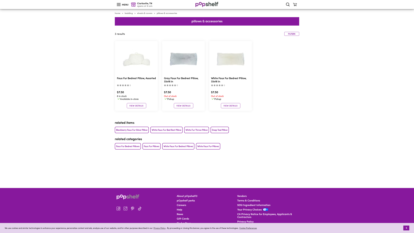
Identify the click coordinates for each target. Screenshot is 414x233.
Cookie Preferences (248, 228)
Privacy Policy (159, 228)
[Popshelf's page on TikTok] (140, 209)
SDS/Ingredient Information (253, 205)
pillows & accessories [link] (167, 13)
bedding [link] (129, 13)
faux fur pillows (151, 146)
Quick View (136, 59)
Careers (181, 205)
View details (136, 105)
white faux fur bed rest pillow (166, 129)
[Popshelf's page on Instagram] (125, 209)
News (180, 214)
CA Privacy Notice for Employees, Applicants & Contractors (264, 215)
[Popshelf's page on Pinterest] (133, 209)
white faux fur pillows (208, 146)
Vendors (242, 195)
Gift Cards (183, 218)
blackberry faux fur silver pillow (131, 129)
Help (179, 209)
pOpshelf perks (186, 200)
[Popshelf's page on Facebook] (118, 209)
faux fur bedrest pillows (128, 146)
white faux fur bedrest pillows (178, 146)
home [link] (117, 13)
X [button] (406, 228)
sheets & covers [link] (144, 13)
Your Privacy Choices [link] (249, 209)
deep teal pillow (220, 129)
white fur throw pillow (196, 129)
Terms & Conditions (248, 200)
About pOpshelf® (187, 195)
